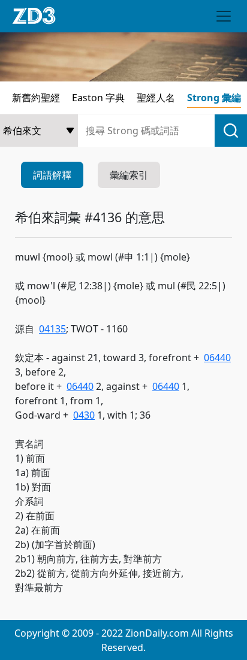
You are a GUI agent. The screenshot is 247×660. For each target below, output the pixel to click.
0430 (84, 415)
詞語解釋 (52, 174)
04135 (52, 328)
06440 (217, 357)
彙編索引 (129, 174)
